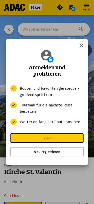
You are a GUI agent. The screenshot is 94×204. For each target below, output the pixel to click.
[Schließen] (81, 45)
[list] (47, 105)
